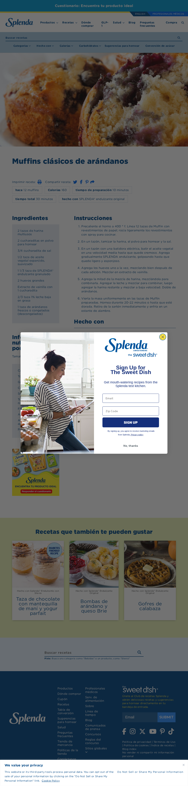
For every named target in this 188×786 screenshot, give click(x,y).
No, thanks (130, 445)
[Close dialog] (163, 337)
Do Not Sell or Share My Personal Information (150, 771)
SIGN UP (131, 422)
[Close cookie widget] (184, 765)
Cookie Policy (51, 780)
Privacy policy (136, 435)
